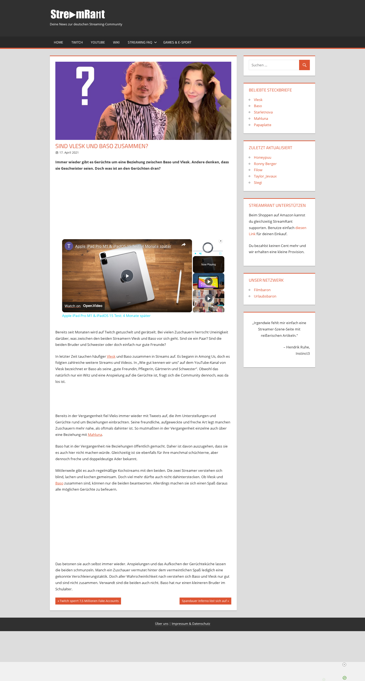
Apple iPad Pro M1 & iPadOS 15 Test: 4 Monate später (123, 246)
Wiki (116, 42)
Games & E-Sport (177, 42)
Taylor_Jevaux (265, 176)
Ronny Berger (265, 163)
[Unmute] (200, 253)
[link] (69, 246)
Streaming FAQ (140, 42)
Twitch (77, 42)
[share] (183, 244)
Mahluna (95, 434)
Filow (258, 169)
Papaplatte (262, 124)
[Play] (195, 253)
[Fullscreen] (220, 253)
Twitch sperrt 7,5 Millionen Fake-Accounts (89, 602)
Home (58, 42)
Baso (59, 483)
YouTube (98, 42)
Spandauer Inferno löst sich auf (204, 602)
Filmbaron (262, 289)
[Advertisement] (143, 203)
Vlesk (111, 356)
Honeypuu (262, 157)
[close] (344, 664)
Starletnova (263, 112)
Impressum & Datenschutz (191, 623)
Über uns (161, 623)
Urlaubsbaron (265, 296)
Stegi (258, 182)
